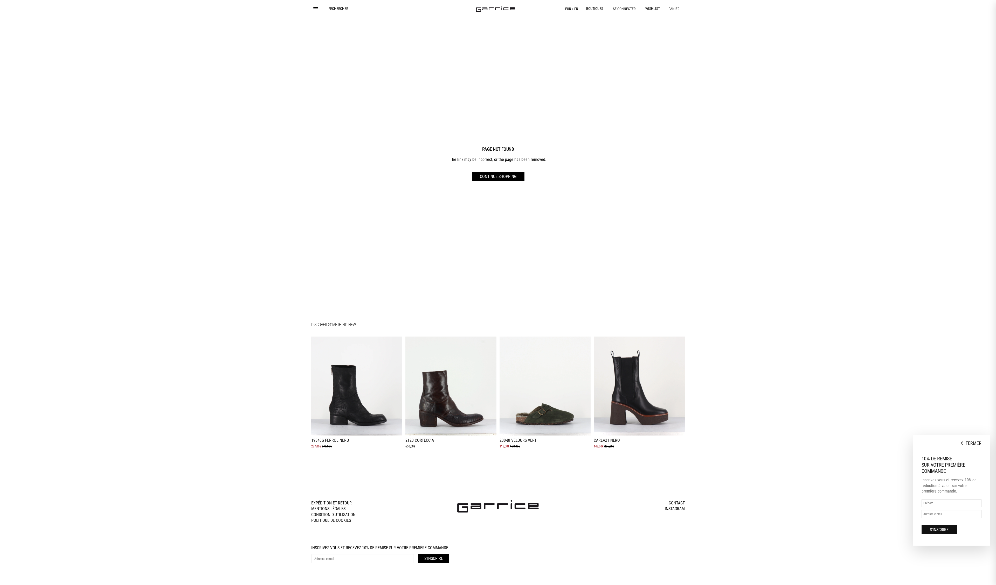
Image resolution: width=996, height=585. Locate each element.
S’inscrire (939, 529)
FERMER (970, 443)
